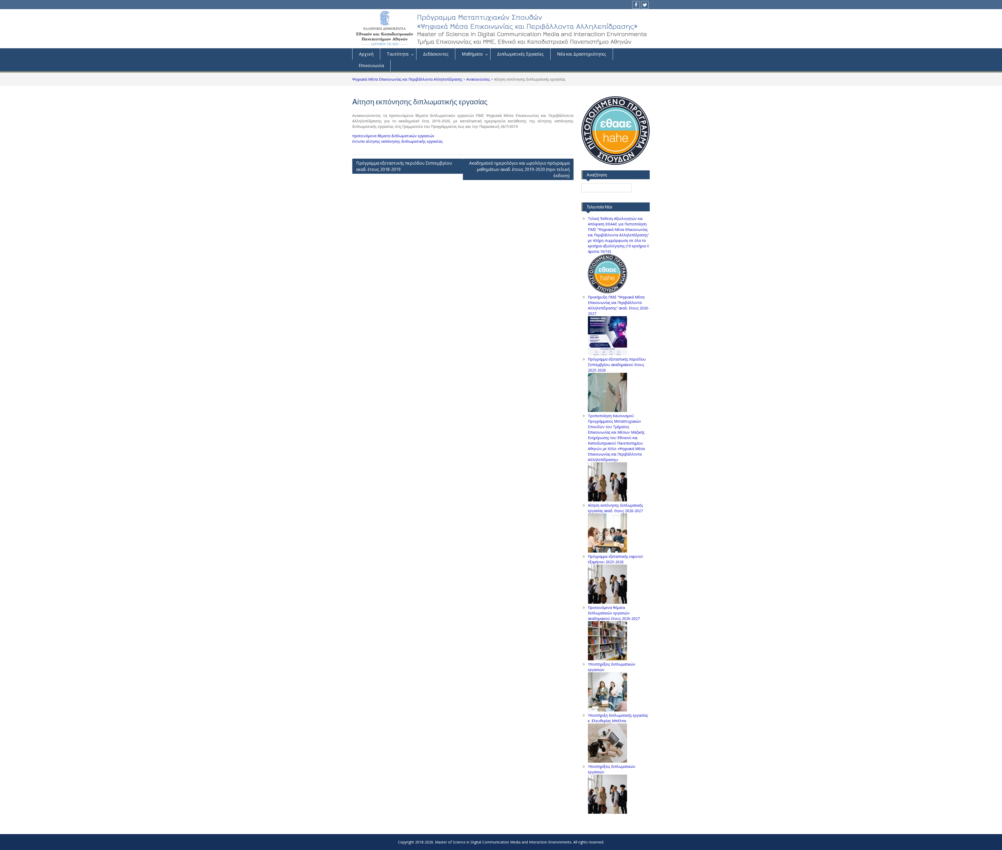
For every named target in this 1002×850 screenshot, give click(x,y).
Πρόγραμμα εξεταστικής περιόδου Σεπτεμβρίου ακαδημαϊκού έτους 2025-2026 (617, 365)
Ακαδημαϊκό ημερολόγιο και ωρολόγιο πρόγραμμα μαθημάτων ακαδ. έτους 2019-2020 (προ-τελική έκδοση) (519, 169)
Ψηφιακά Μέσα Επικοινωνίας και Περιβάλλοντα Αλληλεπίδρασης (407, 79)
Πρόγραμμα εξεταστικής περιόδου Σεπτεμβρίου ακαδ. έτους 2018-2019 (404, 166)
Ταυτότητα (397, 54)
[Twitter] (645, 5)
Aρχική (366, 54)
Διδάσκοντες (436, 54)
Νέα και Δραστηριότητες (581, 54)
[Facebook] (636, 5)
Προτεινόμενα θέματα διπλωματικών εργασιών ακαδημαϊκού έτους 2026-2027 (614, 613)
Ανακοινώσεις (478, 79)
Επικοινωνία (371, 65)
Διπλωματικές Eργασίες (520, 54)
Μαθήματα (472, 54)
